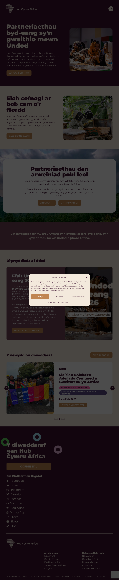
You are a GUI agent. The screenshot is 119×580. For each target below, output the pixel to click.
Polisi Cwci (52, 302)
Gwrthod (59, 297)
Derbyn (40, 297)
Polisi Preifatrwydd (63, 302)
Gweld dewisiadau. (79, 297)
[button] (86, 277)
